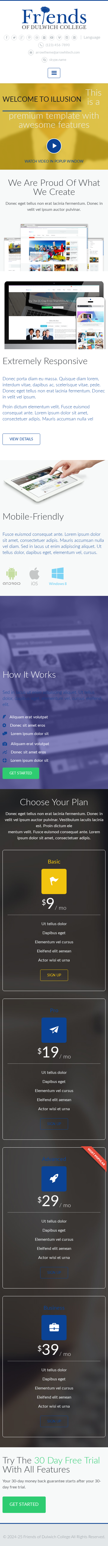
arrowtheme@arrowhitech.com (58, 52)
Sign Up (54, 975)
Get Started (21, 773)
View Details (21, 439)
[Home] (54, 17)
